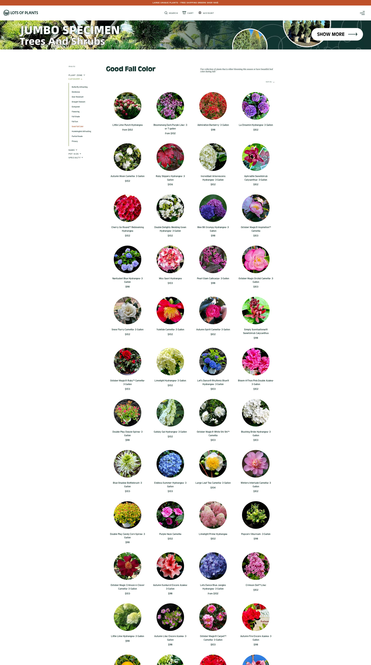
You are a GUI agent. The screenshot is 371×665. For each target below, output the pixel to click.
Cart (191, 13)
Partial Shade (77, 136)
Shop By (72, 67)
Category (75, 79)
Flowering (75, 112)
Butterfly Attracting (80, 87)
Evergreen (76, 107)
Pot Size (75, 154)
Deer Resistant (77, 97)
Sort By (270, 82)
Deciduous (76, 92)
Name (73, 150)
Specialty (76, 158)
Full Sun (75, 121)
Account (208, 13)
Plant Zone (77, 75)
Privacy (75, 141)
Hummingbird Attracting (81, 131)
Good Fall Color (77, 126)
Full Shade (76, 116)
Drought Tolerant (78, 102)
